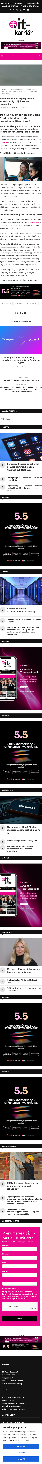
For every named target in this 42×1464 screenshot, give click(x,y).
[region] (21, 1443)
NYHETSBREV (7, 3)
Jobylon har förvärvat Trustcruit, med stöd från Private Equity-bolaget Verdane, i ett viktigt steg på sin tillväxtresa (23, 630)
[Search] (39, 56)
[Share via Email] (25, 313)
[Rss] (31, 10)
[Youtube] (24, 10)
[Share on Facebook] (15, 313)
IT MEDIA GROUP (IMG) (30, 6)
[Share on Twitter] (18, 313)
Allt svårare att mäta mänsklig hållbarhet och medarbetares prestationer (20, 848)
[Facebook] (10, 10)
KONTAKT (19, 3)
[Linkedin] (20, 10)
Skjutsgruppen (32, 304)
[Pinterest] (17, 10)
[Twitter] (13, 10)
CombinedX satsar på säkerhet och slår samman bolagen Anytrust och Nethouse (23, 466)
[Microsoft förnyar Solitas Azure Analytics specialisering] (21, 952)
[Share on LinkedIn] (22, 313)
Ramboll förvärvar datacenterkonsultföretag (21, 610)
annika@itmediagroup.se (17, 1403)
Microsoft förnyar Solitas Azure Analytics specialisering (23, 970)
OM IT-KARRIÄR (32, 3)
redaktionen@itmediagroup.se (13, 1409)
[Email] (28, 10)
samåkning (19, 304)
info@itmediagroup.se (16, 1384)
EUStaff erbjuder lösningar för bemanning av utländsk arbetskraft (23, 1186)
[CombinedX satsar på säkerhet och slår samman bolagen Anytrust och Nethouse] (21, 447)
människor (4, 142)
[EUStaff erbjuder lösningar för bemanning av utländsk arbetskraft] (21, 1166)
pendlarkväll (34, 222)
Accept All (21, 1446)
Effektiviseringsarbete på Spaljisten (22, 840)
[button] (2, 348)
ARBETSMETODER (17, 89)
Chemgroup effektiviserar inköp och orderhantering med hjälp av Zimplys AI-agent (21, 360)
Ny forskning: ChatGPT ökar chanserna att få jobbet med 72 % (23, 830)
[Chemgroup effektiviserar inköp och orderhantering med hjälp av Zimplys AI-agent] (21, 340)
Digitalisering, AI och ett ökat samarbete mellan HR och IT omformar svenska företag (24, 487)
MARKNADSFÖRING (10, 6)
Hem (4, 89)
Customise (21, 1452)
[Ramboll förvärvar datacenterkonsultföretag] (21, 591)
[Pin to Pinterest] (20, 313)
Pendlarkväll (6, 304)
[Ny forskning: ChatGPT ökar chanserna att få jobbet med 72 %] (21, 810)
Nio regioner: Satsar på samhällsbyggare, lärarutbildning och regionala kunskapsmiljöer (23, 1211)
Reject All (21, 1459)
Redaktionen (13, 107)
